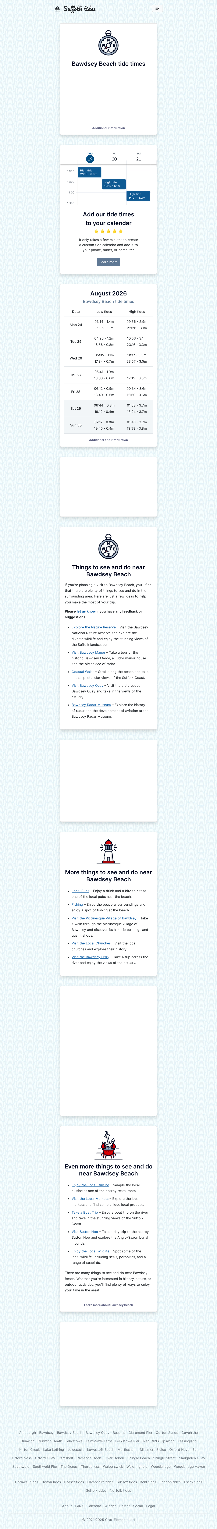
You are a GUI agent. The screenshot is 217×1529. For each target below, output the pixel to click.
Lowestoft (75, 1449)
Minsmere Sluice (153, 1449)
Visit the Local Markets (90, 1198)
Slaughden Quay (192, 1458)
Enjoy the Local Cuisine (90, 1185)
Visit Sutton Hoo (85, 1232)
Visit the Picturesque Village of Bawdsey (104, 918)
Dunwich (27, 1441)
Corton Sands (167, 1432)
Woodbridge (161, 1466)
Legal (150, 1506)
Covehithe (189, 1432)
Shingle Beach (138, 1458)
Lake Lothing (53, 1449)
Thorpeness (90, 1466)
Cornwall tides (26, 1482)
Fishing (77, 904)
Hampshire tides (100, 1482)
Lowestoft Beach (100, 1449)
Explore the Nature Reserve (94, 627)
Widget (110, 1506)
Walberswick (113, 1466)
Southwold (20, 1466)
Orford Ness (22, 1458)
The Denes (69, 1466)
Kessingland (187, 1441)
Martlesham (127, 1449)
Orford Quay (45, 1458)
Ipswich (168, 1441)
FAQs (79, 1506)
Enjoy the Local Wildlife (90, 1251)
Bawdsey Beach (69, 1432)
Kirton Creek (29, 1449)
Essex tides (193, 1482)
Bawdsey (46, 1432)
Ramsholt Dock (89, 1458)
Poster (124, 1506)
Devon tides (51, 1482)
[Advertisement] (108, 487)
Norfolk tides (120, 1490)
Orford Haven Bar (183, 1449)
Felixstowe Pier (127, 1441)
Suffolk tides (96, 1490)
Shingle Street (164, 1458)
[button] (108, 128)
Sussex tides (127, 1482)
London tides (170, 1482)
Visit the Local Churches (91, 943)
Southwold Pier (45, 1466)
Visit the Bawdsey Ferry (90, 957)
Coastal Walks (83, 672)
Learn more (108, 262)
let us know (86, 611)
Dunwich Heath (50, 1441)
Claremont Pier (140, 1432)
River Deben (114, 1458)
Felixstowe (73, 1441)
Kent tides (148, 1482)
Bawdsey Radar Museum (91, 705)
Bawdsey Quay (97, 1432)
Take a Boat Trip (85, 1212)
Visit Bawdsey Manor (88, 652)
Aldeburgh (27, 1432)
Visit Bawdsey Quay (87, 685)
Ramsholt (65, 1458)
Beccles (119, 1432)
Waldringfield (137, 1466)
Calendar (94, 1506)
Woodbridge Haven (189, 1466)
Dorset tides (74, 1482)
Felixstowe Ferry (99, 1441)
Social (138, 1506)
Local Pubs (80, 891)
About (67, 1506)
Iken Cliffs (151, 1441)
